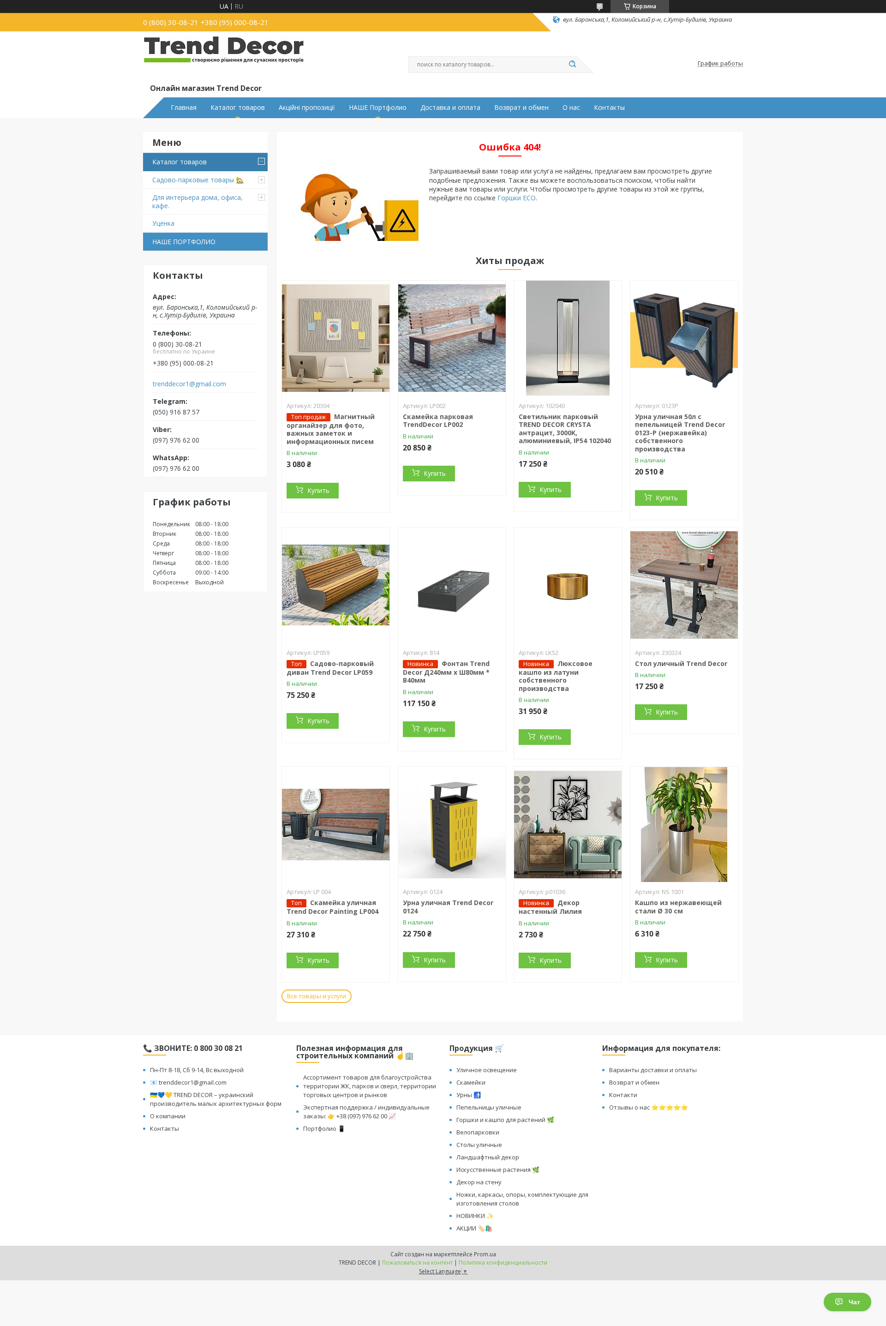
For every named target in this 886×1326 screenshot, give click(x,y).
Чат (854, 1302)
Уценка (163, 223)
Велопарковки (477, 1132)
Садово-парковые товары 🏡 (198, 179)
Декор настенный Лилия (550, 907)
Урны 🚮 (468, 1095)
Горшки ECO (516, 197)
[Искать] (572, 64)
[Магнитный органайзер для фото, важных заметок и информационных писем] (335, 338)
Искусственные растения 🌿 (497, 1169)
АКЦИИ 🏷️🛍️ (474, 1228)
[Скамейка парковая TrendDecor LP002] (452, 338)
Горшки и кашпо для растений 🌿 (505, 1120)
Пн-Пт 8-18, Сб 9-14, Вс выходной (197, 1070)
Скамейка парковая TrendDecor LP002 (438, 420)
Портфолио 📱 (324, 1128)
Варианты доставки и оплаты (653, 1070)
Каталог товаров (237, 107)
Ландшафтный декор (487, 1157)
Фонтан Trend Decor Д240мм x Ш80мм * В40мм (446, 672)
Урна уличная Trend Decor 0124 (448, 906)
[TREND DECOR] (224, 59)
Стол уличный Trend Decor (681, 663)
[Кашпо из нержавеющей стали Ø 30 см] (684, 824)
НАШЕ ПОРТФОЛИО (184, 241)
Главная (184, 107)
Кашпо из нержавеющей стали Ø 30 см (678, 906)
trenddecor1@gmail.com (189, 384)
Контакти (623, 1095)
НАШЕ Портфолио (378, 107)
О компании (168, 1116)
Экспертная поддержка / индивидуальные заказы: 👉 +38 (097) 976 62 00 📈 (366, 1111)
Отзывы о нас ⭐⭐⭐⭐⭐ (648, 1107)
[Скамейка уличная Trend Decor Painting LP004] (335, 824)
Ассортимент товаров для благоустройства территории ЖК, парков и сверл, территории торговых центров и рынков (369, 1086)
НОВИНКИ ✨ (475, 1216)
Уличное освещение (486, 1070)
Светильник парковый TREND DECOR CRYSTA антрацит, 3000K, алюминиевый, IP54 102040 (565, 428)
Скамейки (470, 1082)
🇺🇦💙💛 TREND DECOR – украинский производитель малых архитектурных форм (215, 1099)
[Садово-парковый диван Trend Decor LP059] (335, 585)
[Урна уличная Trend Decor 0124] (452, 824)
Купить (318, 490)
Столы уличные (479, 1144)
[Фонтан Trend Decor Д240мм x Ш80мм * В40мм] (452, 585)
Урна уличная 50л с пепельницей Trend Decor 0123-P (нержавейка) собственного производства (680, 432)
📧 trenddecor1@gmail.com (188, 1082)
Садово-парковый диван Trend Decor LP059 (330, 668)
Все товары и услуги (316, 996)
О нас (571, 107)
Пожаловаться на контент (417, 1262)
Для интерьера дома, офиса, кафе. (197, 201)
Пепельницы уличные (488, 1107)
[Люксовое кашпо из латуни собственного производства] (568, 585)
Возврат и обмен (521, 107)
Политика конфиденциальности (503, 1262)
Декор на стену (479, 1182)
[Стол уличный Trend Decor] (684, 585)
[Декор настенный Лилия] (568, 824)
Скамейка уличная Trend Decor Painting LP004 (332, 907)
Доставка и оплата (450, 107)
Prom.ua (485, 1254)
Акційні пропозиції (307, 107)
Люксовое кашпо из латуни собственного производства (556, 676)
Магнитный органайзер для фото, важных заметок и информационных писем (331, 429)
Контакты (609, 107)
